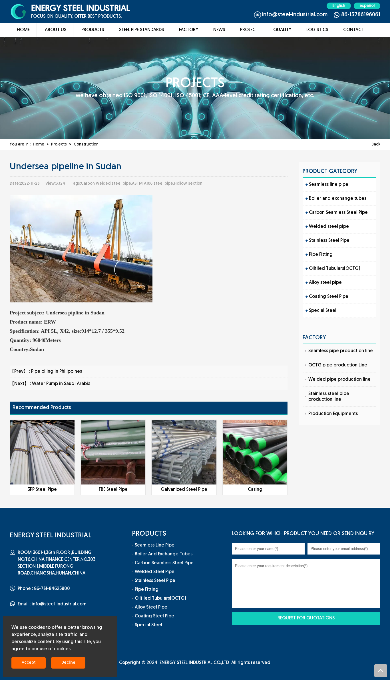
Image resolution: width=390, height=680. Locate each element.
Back (375, 144)
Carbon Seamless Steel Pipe (338, 212)
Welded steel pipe (329, 226)
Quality (282, 30)
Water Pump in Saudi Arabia (61, 384)
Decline (68, 663)
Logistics (317, 30)
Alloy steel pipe (325, 282)
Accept (29, 663)
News (219, 30)
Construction (86, 144)
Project (249, 30)
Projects (59, 144)
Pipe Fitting (321, 254)
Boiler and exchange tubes (337, 198)
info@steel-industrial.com (294, 15)
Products (92, 30)
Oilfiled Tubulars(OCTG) (334, 268)
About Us (55, 30)
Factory (188, 30)
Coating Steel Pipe (328, 296)
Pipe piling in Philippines (56, 371)
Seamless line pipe (328, 184)
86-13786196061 (360, 15)
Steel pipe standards (141, 30)
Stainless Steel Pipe (329, 240)
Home (23, 30)
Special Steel (322, 310)
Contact (353, 30)
